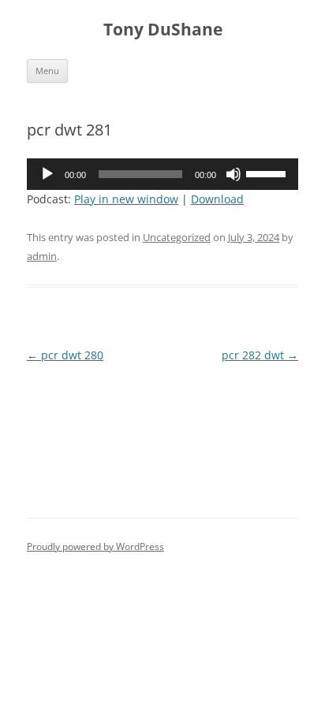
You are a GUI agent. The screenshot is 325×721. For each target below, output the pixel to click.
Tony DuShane (162, 29)
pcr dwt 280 (65, 354)
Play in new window (126, 198)
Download (217, 198)
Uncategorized (177, 237)
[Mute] (233, 174)
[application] (162, 174)
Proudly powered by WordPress (95, 546)
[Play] (47, 174)
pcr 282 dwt (260, 354)
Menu (47, 70)
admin (42, 256)
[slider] (268, 172)
